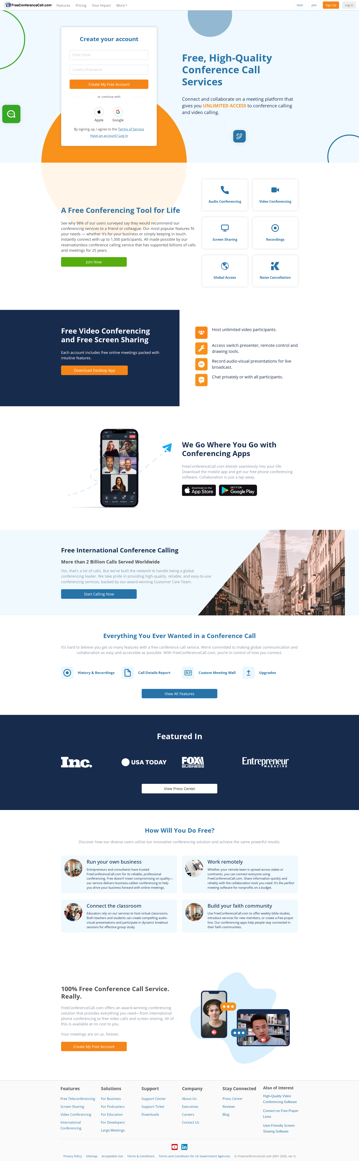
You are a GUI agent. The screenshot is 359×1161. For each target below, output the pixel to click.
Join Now (94, 261)
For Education (112, 1114)
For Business (111, 1098)
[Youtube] (174, 1146)
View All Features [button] (179, 693)
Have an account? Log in (109, 135)
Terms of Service (131, 129)
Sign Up (331, 5)
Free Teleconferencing (77, 1098)
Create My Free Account (109, 84)
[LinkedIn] (184, 1146)
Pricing (81, 5)
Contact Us (190, 1122)
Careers (188, 1114)
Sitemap (91, 1156)
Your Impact (101, 5)
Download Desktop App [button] (94, 370)
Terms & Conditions (141, 1156)
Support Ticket (152, 1106)
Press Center (233, 1098)
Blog (226, 1114)
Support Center (153, 1098)
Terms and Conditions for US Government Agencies (194, 1156)
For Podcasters (113, 1106)
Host (300, 5)
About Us (189, 1098)
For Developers (113, 1122)
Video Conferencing (75, 1114)
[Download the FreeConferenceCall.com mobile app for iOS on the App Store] (199, 490)
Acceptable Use (112, 1156)
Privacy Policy (72, 1156)
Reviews (229, 1106)
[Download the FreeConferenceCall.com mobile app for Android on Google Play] (238, 490)
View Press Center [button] (179, 788)
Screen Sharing (72, 1106)
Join (314, 5)
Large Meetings (113, 1130)
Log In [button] (349, 5)
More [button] (120, 5)
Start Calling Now (99, 593)
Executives (190, 1106)
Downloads (150, 1114)
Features (63, 5)
